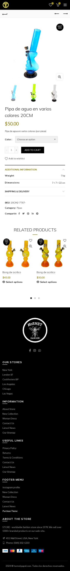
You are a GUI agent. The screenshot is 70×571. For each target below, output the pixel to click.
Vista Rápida (30, 246)
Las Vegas (7, 393)
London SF (7, 374)
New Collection (10, 413)
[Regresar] (5, 14)
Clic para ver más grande (59, 77)
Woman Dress (9, 418)
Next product (65, 14)
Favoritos (52, 3)
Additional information (21, 169)
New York (7, 370)
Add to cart (33, 150)
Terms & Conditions (12, 457)
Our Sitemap (8, 432)
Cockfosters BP (10, 379)
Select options (14, 282)
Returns (6, 452)
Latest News (8, 427)
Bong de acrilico (11, 272)
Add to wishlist (17, 158)
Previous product (57, 14)
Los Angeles (8, 384)
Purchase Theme (9, 511)
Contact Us (8, 423)
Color (8, 139)
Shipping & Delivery (17, 191)
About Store (8, 409)
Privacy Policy (9, 448)
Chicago (6, 388)
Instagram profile (11, 487)
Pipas (19, 207)
